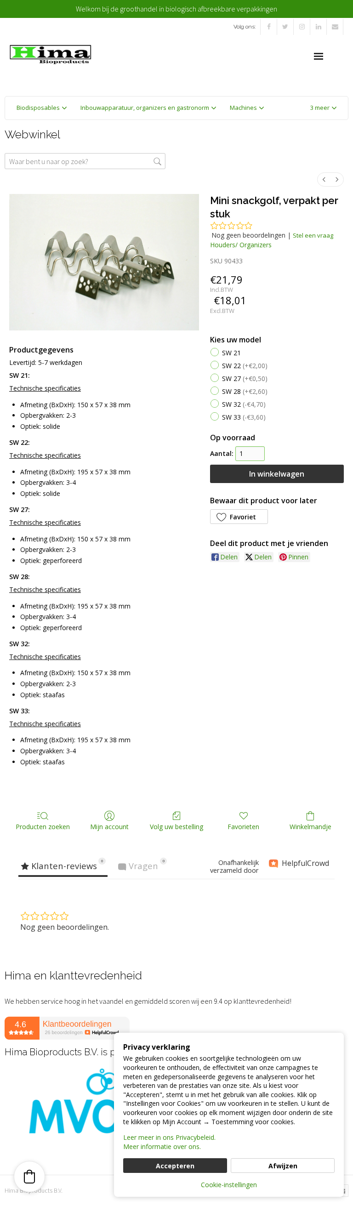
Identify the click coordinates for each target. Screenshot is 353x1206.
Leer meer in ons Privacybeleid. (169, 1137)
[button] (323, 108)
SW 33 (244, 417)
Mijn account (109, 826)
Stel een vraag (313, 235)
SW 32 (244, 404)
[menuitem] (324, 179)
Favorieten (243, 826)
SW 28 (245, 391)
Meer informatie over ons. (162, 1146)
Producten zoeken (43, 826)
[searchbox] (85, 161)
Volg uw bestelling (176, 826)
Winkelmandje (310, 826)
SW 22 (245, 366)
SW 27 (245, 379)
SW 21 (231, 353)
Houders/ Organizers (241, 244)
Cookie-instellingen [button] (229, 1184)
